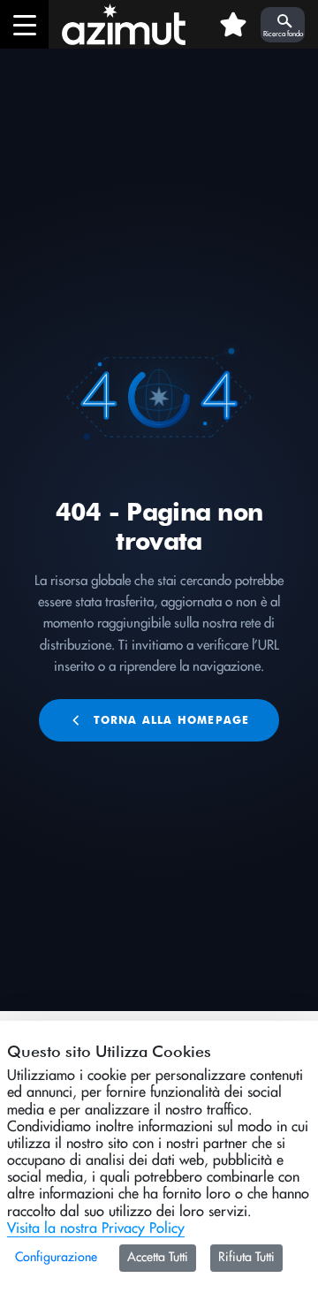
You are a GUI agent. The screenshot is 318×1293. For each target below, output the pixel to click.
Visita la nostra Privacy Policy (96, 1228)
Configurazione (56, 1257)
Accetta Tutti (157, 1257)
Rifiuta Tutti (246, 1257)
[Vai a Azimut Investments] (117, 24)
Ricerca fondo (283, 34)
